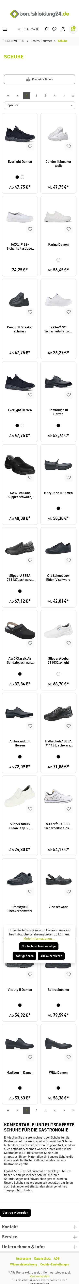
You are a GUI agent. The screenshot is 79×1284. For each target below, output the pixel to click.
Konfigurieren (24, 956)
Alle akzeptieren (51, 956)
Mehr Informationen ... (39, 938)
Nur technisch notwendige (39, 946)
